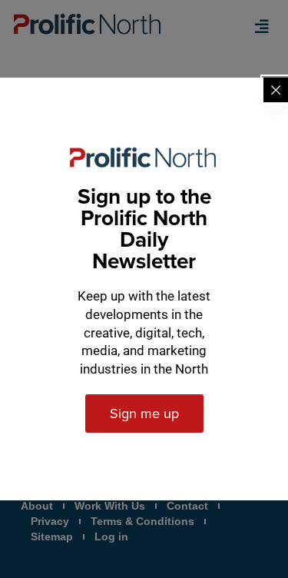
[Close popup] (275, 90)
